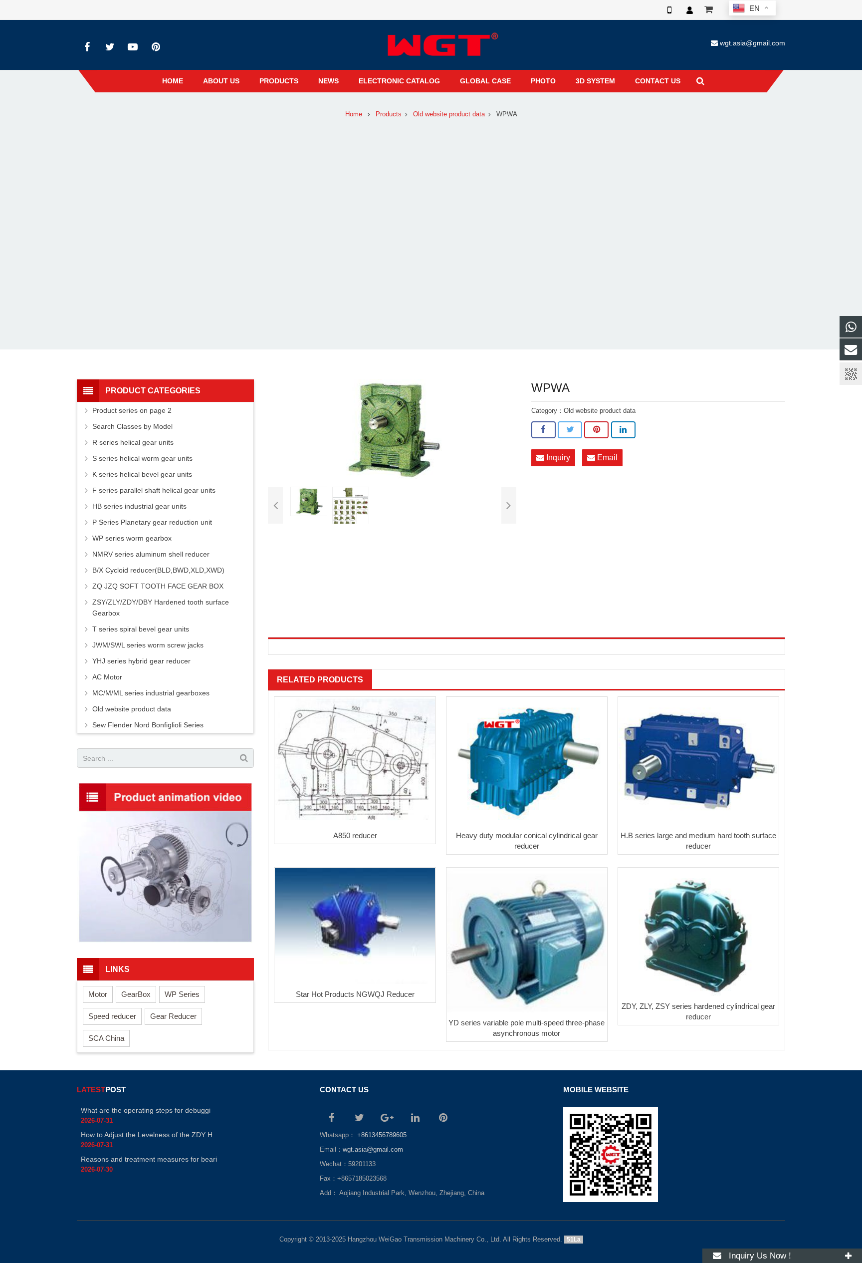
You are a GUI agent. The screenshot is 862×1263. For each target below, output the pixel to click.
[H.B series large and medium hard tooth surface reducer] (698, 761)
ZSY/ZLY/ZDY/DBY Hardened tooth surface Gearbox (160, 607)
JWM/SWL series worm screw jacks (148, 645)
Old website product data (449, 114)
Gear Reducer (173, 1016)
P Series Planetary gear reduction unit (152, 522)
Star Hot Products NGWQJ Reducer (355, 994)
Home (353, 114)
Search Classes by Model (132, 426)
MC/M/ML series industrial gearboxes (151, 693)
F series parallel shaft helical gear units (154, 490)
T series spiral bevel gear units (140, 629)
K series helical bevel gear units (142, 474)
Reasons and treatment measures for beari (149, 1159)
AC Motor (107, 677)
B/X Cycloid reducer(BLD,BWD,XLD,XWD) (158, 570)
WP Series (182, 994)
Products (389, 114)
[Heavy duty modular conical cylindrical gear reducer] (527, 761)
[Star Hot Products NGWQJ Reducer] (354, 926)
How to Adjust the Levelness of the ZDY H (147, 1135)
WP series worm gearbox (132, 538)
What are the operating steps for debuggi (146, 1110)
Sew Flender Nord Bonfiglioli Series (148, 725)
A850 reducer (355, 835)
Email (606, 457)
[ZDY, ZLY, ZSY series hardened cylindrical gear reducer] (698, 932)
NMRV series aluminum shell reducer (151, 554)
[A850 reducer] (354, 761)
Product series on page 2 (132, 410)
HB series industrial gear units (139, 506)
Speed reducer (112, 1016)
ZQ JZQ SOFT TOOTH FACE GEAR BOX (157, 586)
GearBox (136, 994)
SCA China (106, 1038)
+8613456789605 (381, 1135)
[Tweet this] (570, 429)
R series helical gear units (133, 442)
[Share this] (543, 429)
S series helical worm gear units (142, 458)
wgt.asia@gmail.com (752, 43)
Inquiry (557, 457)
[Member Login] (689, 10)
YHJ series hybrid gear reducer (141, 661)
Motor (97, 994)
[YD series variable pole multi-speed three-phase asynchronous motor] (527, 940)
